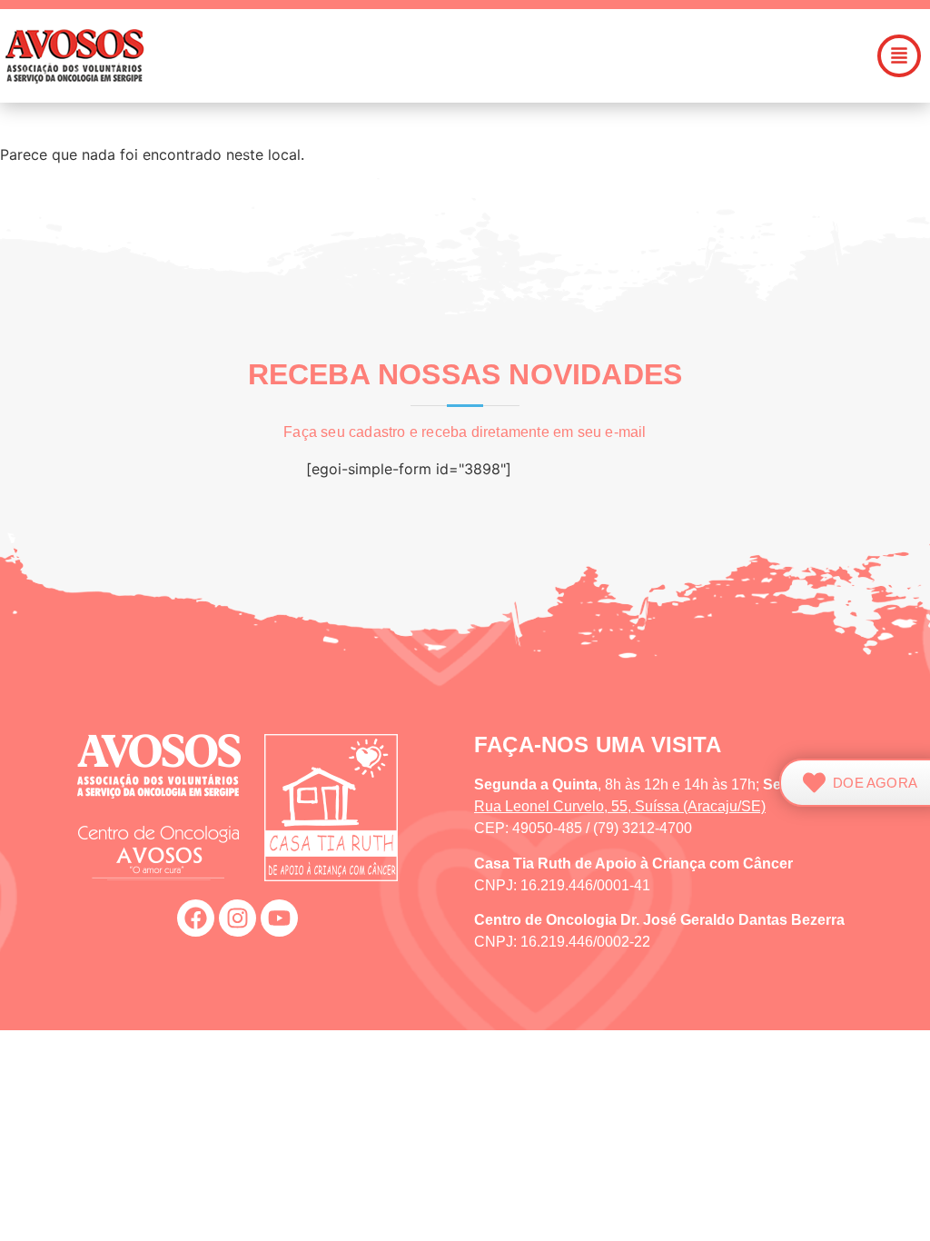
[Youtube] (279, 918)
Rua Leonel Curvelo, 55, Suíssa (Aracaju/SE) (620, 806)
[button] (558, 56)
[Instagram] (237, 918)
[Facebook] (195, 918)
